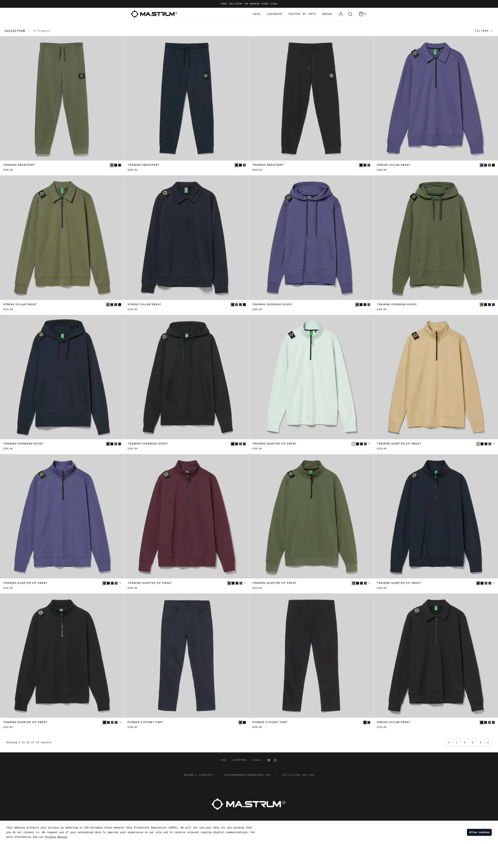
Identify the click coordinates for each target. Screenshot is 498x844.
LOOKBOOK (274, 14)
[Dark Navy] (240, 722)
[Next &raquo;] (488, 742)
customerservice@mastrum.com (247, 775)
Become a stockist (198, 775)
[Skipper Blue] (481, 165)
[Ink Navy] (119, 165)
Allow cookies (479, 832)
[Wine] (229, 583)
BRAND (327, 14)
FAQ (223, 760)
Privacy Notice (56, 837)
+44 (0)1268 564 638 (298, 775)
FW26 (256, 14)
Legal (257, 760)
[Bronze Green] (111, 165)
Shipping (239, 760)
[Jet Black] (115, 165)
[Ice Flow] (353, 443)
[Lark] (478, 443)
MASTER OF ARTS (302, 14)
